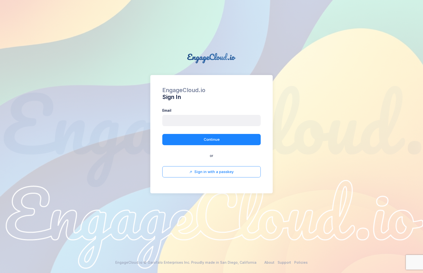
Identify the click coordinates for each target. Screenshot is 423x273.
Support (284, 262)
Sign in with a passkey (213, 172)
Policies (301, 262)
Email (166, 110)
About (269, 262)
